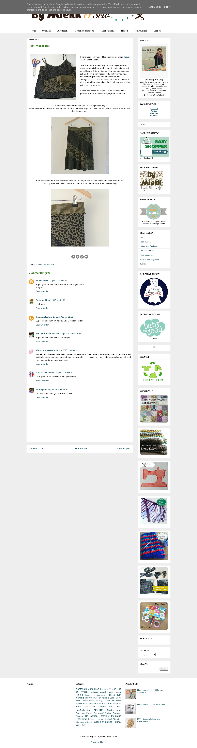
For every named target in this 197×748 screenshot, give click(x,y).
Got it (167, 7)
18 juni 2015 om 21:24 (65, 373)
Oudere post (124, 448)
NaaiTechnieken (146, 255)
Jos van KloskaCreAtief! (48, 333)
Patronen (117, 713)
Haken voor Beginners (149, 246)
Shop (109, 719)
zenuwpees (41, 389)
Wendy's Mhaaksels (45, 350)
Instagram (154, 113)
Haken (79, 694)
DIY (141, 237)
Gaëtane (40, 300)
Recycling (81, 719)
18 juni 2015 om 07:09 (70, 333)
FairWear (94, 692)
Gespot (157, 30)
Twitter (154, 111)
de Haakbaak (42, 280)
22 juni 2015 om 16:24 (58, 389)
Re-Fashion (49, 264)
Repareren (92, 719)
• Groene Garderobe (84, 30)
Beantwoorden (42, 291)
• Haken (124, 30)
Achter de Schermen (87, 689)
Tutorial (143, 264)
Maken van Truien (110, 706)
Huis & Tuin (114, 694)
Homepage (81, 448)
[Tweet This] (77, 258)
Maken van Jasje (96, 701)
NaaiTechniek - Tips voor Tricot (151, 704)
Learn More (155, 7)
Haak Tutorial (145, 242)
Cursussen (62, 30)
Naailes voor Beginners (149, 259)
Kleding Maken (84, 697)
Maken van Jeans (112, 701)
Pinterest (154, 115)
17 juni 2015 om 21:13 (55, 300)
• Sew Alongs (140, 30)
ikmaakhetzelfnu (44, 317)
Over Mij (46, 30)
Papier (89, 713)
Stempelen (81, 722)
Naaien (39, 264)
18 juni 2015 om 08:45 (66, 350)
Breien (103, 689)
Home (33, 30)
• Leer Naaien (107, 30)
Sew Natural (101, 719)
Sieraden (117, 719)
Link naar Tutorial (147, 251)
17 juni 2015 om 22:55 (63, 317)
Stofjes (89, 722)
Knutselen (97, 698)
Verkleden (80, 725)
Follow (142, 124)
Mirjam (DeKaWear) (45, 373)
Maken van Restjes (110, 703)
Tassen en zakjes (102, 722)
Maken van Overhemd (87, 704)
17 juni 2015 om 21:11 (59, 280)
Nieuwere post (36, 448)
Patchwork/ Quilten (102, 713)
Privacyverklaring (98, 742)
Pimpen (79, 716)
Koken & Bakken (109, 698)
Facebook (154, 109)
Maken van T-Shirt (86, 706)
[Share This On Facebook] (73, 258)
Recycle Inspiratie (110, 716)
